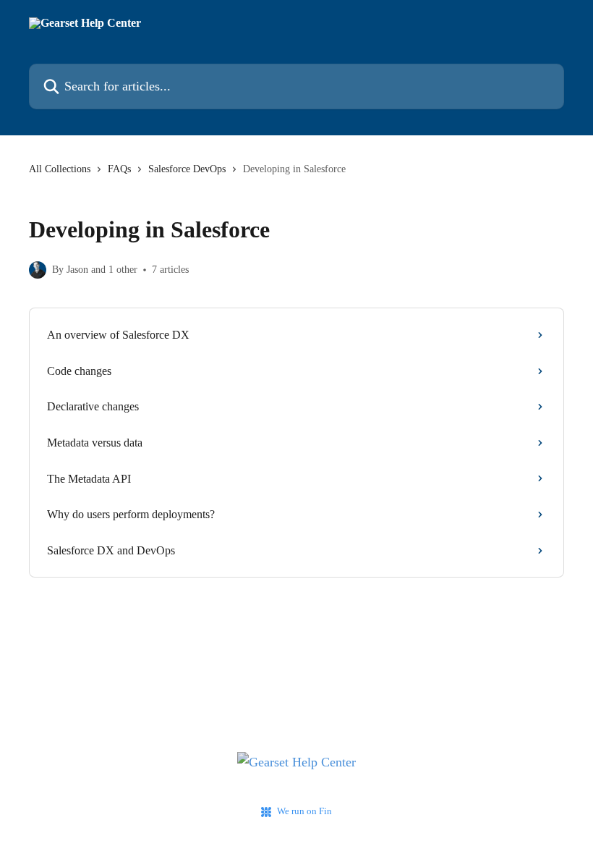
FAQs (119, 169)
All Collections (59, 169)
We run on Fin (304, 811)
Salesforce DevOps (187, 169)
